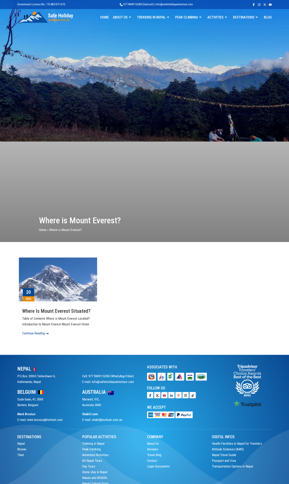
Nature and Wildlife (94, 478)
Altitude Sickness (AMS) (228, 449)
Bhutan (21, 449)
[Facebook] (150, 395)
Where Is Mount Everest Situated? (56, 311)
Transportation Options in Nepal (232, 466)
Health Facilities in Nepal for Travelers (237, 443)
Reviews (152, 449)
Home (42, 230)
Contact (152, 461)
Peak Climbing (91, 449)
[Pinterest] (178, 395)
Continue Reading (34, 333)
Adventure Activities (95, 455)
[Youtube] (164, 395)
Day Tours (88, 466)
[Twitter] (157, 395)
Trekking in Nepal (93, 443)
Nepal (21, 443)
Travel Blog (154, 455)
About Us (153, 443)
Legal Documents (158, 466)
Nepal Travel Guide (224, 455)
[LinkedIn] (171, 395)
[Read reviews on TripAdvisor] (247, 380)
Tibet (20, 455)
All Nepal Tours (92, 461)
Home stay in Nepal (94, 472)
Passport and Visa (224, 461)
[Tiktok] (185, 395)
